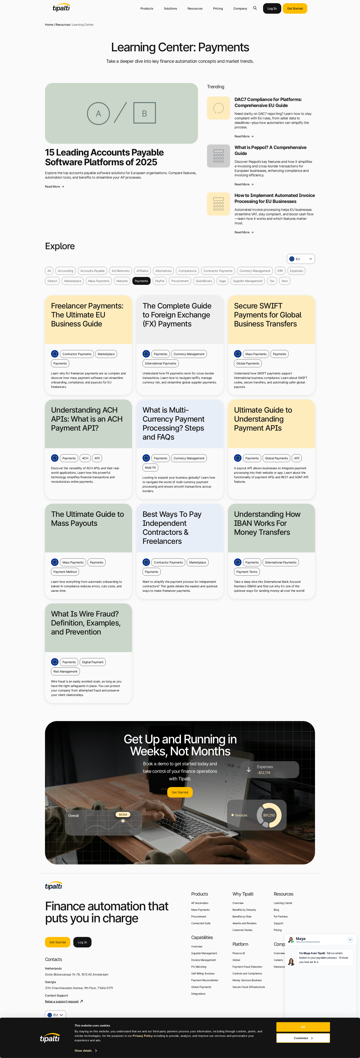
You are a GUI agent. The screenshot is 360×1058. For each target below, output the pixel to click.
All (49, 271)
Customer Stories (242, 930)
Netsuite (122, 281)
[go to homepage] (53, 885)
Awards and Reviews (244, 923)
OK (303, 1027)
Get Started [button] (295, 8)
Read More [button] (52, 186)
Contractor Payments (218, 271)
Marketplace (72, 281)
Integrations (198, 993)
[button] (255, 8)
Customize (301, 1037)
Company (240, 8)
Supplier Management (247, 281)
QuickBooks (204, 281)
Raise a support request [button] (62, 1001)
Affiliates (142, 271)
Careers (278, 959)
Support (278, 923)
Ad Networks (120, 271)
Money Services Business (247, 980)
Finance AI (238, 953)
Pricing (218, 8)
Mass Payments (99, 281)
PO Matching (198, 966)
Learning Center (283, 903)
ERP (280, 271)
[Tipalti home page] (61, 11)
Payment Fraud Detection (247, 966)
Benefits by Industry (244, 909)
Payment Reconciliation (204, 980)
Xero (285, 281)
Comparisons (187, 271)
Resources (195, 8)
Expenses (296, 271)
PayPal (159, 281)
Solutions (170, 8)
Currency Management (255, 271)
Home (49, 24)
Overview (196, 946)
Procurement (180, 281)
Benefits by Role (241, 916)
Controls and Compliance (247, 973)
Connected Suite (201, 923)
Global (236, 959)
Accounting (65, 271)
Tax (272, 281)
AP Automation (199, 903)
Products (146, 8)
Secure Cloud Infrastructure (248, 986)
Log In (272, 8)
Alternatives (163, 271)
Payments (141, 281)
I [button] (82, 942)
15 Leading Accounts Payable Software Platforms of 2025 (104, 157)
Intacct (52, 281)
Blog (276, 909)
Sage (222, 281)
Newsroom (280, 966)
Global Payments (201, 986)
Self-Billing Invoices (202, 973)
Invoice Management (203, 959)
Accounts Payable (92, 271)
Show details (83, 1050)
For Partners (281, 916)
